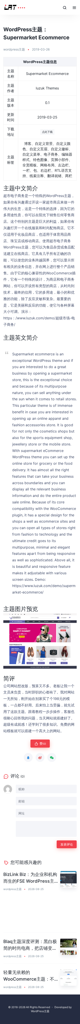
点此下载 (47, 132)
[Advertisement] (40, 915)
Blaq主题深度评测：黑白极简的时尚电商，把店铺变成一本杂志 (30, 945)
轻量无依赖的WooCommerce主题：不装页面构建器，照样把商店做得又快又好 (30, 976)
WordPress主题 (40, 1011)
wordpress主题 (14, 49)
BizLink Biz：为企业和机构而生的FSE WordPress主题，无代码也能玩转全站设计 (30, 878)
